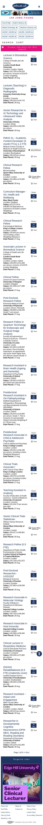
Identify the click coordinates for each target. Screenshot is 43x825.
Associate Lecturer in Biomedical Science (14, 248)
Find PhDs (4, 809)
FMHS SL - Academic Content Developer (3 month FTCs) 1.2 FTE (14, 141)
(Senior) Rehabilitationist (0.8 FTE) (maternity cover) (15, 670)
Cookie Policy (31, 812)
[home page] (20, 9)
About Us (18, 806)
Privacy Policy (31, 809)
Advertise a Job (6, 818)
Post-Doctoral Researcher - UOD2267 (10, 573)
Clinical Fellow (11, 277)
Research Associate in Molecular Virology (15, 599)
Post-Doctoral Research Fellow (12, 299)
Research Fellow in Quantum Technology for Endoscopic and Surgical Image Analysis (14, 328)
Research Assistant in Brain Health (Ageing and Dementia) (14, 368)
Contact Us (18, 809)
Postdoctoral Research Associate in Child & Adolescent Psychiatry (15, 436)
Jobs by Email (5, 815)
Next (27, 752)
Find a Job (4, 806)
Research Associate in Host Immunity (15, 625)
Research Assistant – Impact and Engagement (14, 697)
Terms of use (31, 806)
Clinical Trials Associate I (10, 465)
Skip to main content (9, 2)
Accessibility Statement (34, 815)
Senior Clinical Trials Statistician (14, 518)
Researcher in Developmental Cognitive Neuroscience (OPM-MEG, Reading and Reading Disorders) (14, 728)
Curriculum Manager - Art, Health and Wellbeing (14, 194)
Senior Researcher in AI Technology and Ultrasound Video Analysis (14, 115)
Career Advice (5, 812)
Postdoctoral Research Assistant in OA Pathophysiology (14, 395)
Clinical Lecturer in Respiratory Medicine (14, 644)
